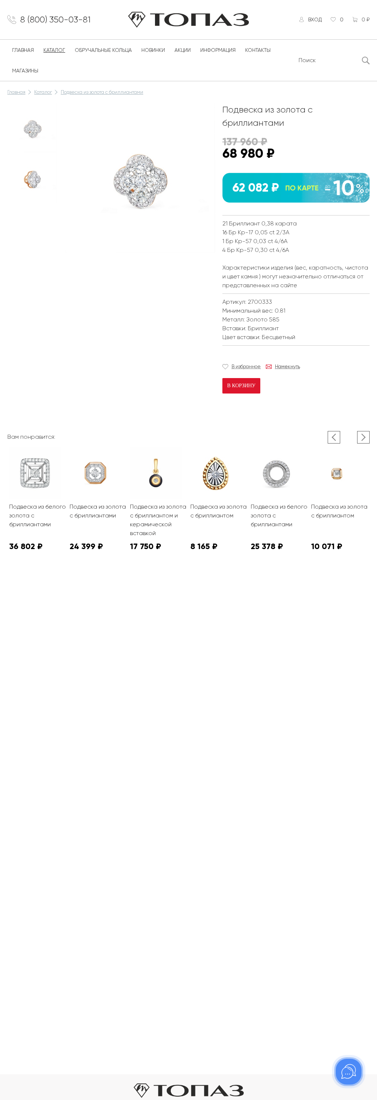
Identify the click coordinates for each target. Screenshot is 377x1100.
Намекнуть (287, 366)
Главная (23, 50)
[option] (32, 128)
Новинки (153, 50)
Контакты (258, 50)
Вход (315, 19)
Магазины (25, 71)
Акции (183, 50)
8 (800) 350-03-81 (55, 19)
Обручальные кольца (103, 50)
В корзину (241, 385)
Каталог (54, 50)
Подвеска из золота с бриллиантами (102, 92)
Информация (218, 50)
